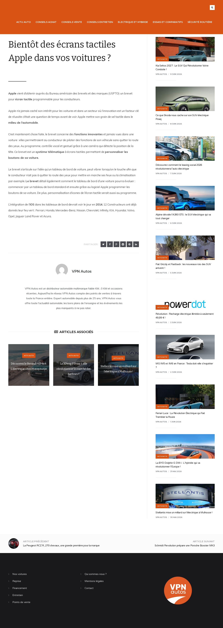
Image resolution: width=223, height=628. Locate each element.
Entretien (17, 595)
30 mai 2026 (176, 517)
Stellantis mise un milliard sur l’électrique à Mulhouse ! (184, 512)
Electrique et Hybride (133, 22)
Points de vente (21, 602)
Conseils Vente (71, 22)
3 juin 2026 (176, 322)
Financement (19, 588)
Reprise (16, 581)
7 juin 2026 (176, 173)
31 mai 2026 (176, 471)
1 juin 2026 (175, 422)
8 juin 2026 (176, 124)
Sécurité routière (200, 22)
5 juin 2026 (176, 273)
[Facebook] (110, 244)
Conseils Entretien (100, 22)
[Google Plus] (116, 244)
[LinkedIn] (136, 244)
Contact (89, 588)
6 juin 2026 (176, 223)
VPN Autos (19, 70)
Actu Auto (23, 22)
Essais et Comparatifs (168, 22)
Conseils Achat (46, 22)
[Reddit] (123, 244)
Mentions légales (94, 581)
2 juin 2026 (176, 372)
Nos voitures (19, 574)
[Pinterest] (129, 244)
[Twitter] (103, 244)
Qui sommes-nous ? (96, 574)
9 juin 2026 (176, 74)
